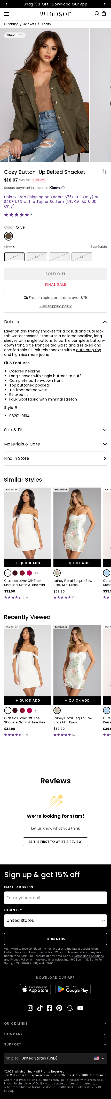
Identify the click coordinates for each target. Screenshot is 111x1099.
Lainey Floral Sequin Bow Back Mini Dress (72, 583)
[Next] (104, 4)
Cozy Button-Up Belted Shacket (44, 172)
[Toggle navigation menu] (6, 13)
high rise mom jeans (30, 354)
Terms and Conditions (89, 956)
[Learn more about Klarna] (63, 188)
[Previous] (6, 4)
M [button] (36, 256)
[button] (7, 573)
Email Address (19, 887)
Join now (56, 939)
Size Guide (98, 247)
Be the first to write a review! (56, 842)
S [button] (14, 256)
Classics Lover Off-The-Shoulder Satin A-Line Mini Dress (24, 583)
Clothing (11, 24)
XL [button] (82, 256)
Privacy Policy (19, 960)
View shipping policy (55, 306)
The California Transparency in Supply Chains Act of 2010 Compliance (55, 1075)
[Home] (55, 14)
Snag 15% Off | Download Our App (56, 4)
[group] (44, 95)
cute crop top (88, 349)
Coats (46, 24)
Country (13, 910)
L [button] (59, 256)
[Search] (97, 13)
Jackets (29, 24)
